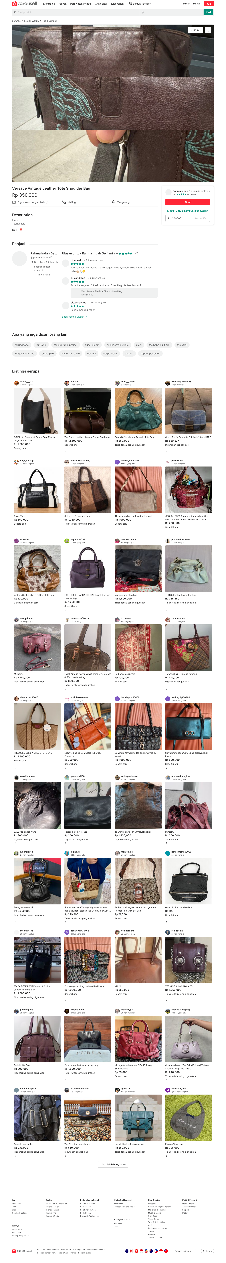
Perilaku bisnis (84, 1253)
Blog (14, 1210)
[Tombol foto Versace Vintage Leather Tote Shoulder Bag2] (113, 103)
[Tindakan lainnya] (208, 30)
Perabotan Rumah (88, 1210)
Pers (68, 1249)
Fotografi (152, 1203)
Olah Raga (152, 1216)
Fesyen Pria (51, 1213)
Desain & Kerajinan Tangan (159, 1207)
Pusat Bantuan (43, 1249)
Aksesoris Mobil (189, 1207)
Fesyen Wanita (52, 1216)
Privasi (73, 1253)
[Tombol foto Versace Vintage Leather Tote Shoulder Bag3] (113, 156)
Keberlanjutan (78, 1249)
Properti (185, 1210)
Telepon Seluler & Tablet (124, 1207)
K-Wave (151, 1234)
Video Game (153, 1219)
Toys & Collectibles (156, 1222)
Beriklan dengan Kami (46, 1253)
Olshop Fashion (52, 1210)
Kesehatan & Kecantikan (56, 1203)
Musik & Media (154, 1213)
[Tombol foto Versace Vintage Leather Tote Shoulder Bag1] (113, 51)
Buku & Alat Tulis (87, 1203)
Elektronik (118, 1203)
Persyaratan (63, 1253)
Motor (184, 1213)
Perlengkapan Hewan (157, 1228)
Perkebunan (85, 1213)
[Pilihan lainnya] (15, 452)
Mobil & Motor (188, 1203)
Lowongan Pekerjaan (95, 1249)
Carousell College (19, 1213)
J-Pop (151, 1231)
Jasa (116, 1226)
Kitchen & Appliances (89, 1216)
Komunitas (16, 1232)
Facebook (16, 1203)
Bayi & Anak (85, 1207)
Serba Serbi (17, 1229)
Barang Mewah (52, 1207)
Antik (150, 1225)
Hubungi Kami (58, 1249)
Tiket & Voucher (155, 1237)
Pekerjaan (118, 1223)
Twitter (15, 1207)
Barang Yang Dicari (20, 1235)
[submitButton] (208, 12)
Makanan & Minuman (157, 1210)
